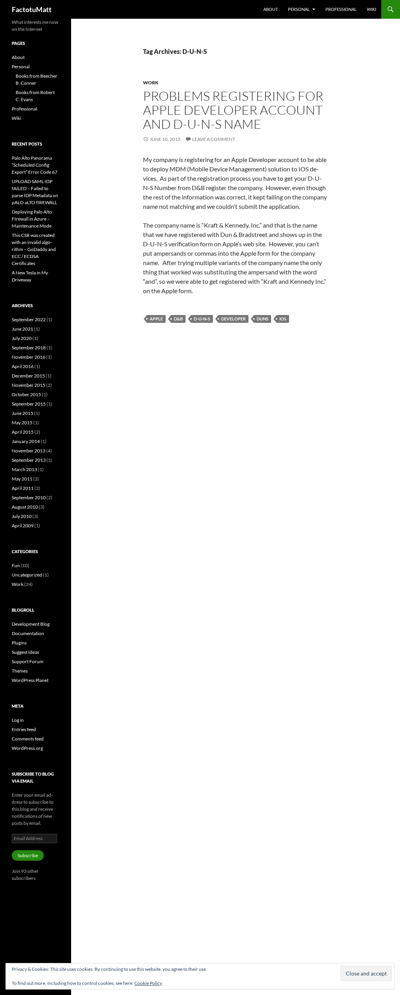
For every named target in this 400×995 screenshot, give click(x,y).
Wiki (371, 9)
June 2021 (22, 329)
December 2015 (28, 376)
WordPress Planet (30, 680)
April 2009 (23, 526)
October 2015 (26, 394)
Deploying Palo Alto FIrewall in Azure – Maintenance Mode (32, 219)
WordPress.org (27, 748)
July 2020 (22, 338)
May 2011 (22, 479)
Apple (156, 318)
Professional (341, 9)
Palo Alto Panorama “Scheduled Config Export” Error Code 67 (34, 165)
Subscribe (28, 855)
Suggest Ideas (25, 652)
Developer (233, 318)
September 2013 (29, 460)
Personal (299, 9)
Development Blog (31, 624)
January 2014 (26, 441)
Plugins (19, 643)
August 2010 (25, 507)
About (270, 9)
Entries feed (24, 729)
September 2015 (29, 404)
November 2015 (28, 385)
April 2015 (23, 432)
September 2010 (29, 497)
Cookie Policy (148, 983)
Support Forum (27, 661)
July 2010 (22, 516)
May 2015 (22, 422)
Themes (20, 671)
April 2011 (23, 488)
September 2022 (29, 319)
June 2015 (22, 413)
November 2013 (28, 451)
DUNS (262, 318)
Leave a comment (213, 139)
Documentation (28, 633)
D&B (178, 318)
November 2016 (28, 357)
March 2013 (24, 469)
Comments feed (28, 739)
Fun (16, 565)
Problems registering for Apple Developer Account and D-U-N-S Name (233, 110)
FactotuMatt (32, 9)
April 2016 (23, 366)
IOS (282, 318)
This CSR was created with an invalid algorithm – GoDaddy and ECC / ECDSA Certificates (34, 249)
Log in (18, 720)
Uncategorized (27, 575)
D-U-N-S (202, 318)
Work (151, 82)
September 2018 (29, 348)
